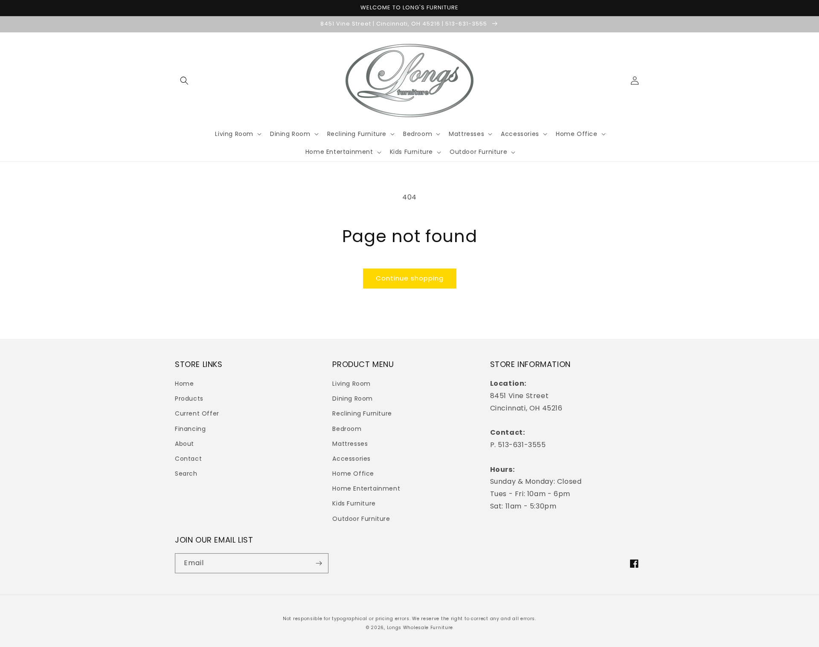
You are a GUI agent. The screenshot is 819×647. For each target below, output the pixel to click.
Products (189, 398)
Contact (188, 458)
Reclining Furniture (362, 413)
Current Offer (197, 413)
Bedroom (346, 429)
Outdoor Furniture (361, 518)
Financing (190, 429)
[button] (184, 80)
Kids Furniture (353, 503)
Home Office (353, 473)
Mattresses (350, 443)
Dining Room (352, 398)
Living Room (351, 383)
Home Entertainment (366, 488)
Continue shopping (410, 278)
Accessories (351, 458)
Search (186, 473)
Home (184, 383)
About (184, 443)
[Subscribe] (318, 563)
